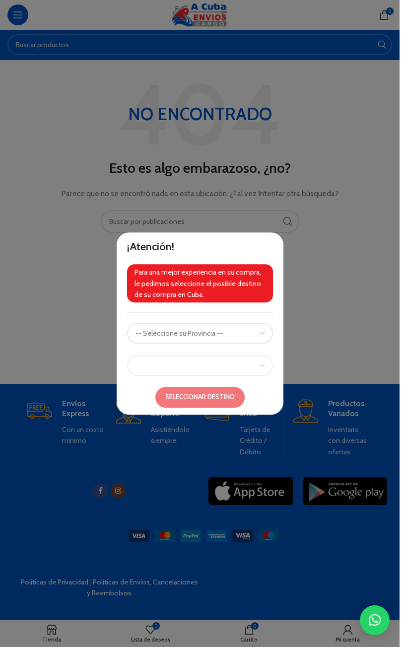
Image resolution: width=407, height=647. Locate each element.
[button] (375, 620)
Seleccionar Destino (200, 397)
